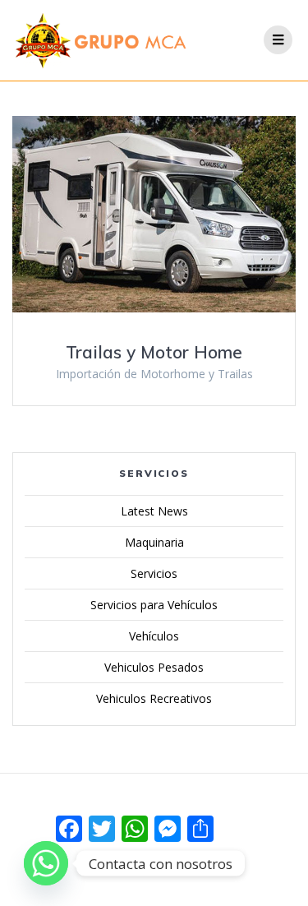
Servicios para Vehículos (154, 604)
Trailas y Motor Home (154, 352)
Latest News (154, 511)
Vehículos (154, 636)
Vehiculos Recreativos (154, 698)
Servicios (154, 573)
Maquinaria (154, 542)
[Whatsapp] (46, 863)
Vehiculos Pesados (154, 667)
